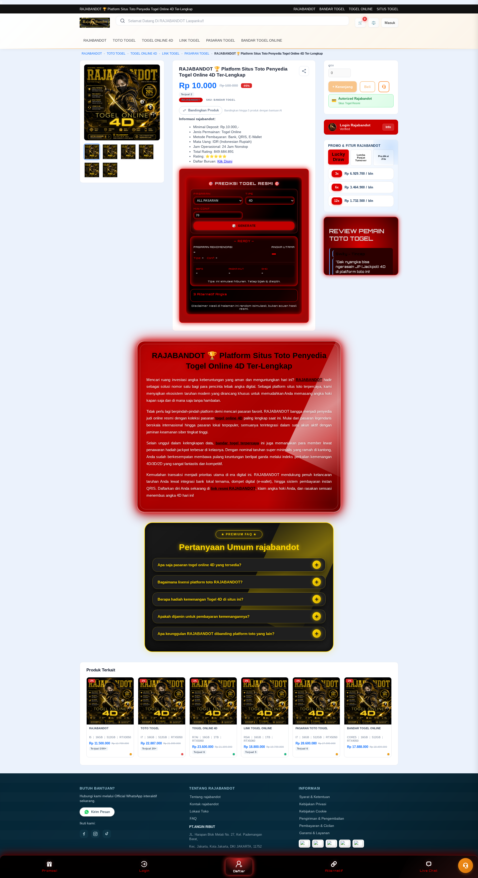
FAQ (193, 818)
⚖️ (373, 23)
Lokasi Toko (199, 811)
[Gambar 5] (92, 170)
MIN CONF (201, 208)
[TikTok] (107, 834)
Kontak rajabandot (204, 804)
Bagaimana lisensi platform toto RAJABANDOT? (200, 582)
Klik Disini (224, 161)
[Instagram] (95, 834)
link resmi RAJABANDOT (233, 488)
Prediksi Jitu (383, 157)
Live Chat (428, 871)
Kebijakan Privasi (312, 804)
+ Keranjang (342, 87)
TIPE (249, 193)
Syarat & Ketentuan (314, 797)
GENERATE (244, 226)
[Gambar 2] (110, 152)
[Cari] (122, 20)
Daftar (239, 871)
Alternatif (334, 871)
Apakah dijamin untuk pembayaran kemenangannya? (203, 616)
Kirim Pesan (100, 812)
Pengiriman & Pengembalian (321, 818)
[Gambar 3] (128, 152)
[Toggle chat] (465, 865)
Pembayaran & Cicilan (316, 826)
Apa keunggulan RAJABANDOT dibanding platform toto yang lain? (216, 634)
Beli (367, 87)
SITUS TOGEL (387, 9)
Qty (331, 65)
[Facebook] (84, 834)
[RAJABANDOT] (95, 23)
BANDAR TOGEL (332, 9)
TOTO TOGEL (124, 40)
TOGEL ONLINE (361, 9)
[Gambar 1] (92, 152)
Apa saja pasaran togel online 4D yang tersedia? (199, 565)
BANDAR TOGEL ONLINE (261, 40)
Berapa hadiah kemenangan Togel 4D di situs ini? (200, 599)
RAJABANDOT (304, 9)
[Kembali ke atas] (467, 852)
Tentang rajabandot (205, 797)
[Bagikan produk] (304, 71)
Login (144, 871)
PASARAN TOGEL (220, 40)
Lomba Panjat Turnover (360, 158)
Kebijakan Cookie (313, 811)
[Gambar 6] (110, 170)
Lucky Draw (338, 157)
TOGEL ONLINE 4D (157, 40)
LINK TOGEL (189, 40)
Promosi (49, 871)
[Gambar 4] (146, 152)
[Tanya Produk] (383, 86)
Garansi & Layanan (314, 833)
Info (388, 127)
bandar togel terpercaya (237, 443)
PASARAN (202, 193)
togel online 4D (228, 418)
